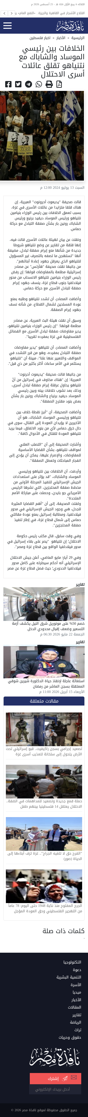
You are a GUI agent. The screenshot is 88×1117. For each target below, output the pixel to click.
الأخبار (60, 37)
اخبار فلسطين (40, 37)
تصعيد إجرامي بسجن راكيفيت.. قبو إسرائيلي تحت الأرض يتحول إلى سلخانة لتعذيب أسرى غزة (44, 751)
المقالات (74, 1007)
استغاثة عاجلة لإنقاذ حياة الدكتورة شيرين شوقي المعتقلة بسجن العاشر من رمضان (46, 683)
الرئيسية (78, 37)
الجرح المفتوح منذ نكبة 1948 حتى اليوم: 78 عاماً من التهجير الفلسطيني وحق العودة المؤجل (45, 908)
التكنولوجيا (72, 962)
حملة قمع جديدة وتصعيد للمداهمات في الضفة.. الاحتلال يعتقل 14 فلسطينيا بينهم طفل (44, 803)
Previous (4, 13)
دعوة (77, 970)
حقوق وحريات (70, 1037)
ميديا (77, 992)
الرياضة (75, 1022)
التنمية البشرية (68, 977)
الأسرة (76, 985)
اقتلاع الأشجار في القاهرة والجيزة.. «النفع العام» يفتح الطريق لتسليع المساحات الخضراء (48, 13)
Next (11, 13)
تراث (77, 1030)
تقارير (76, 1015)
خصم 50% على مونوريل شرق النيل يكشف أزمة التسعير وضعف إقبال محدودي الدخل (48, 626)
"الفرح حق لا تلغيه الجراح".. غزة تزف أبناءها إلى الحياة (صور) (44, 856)
